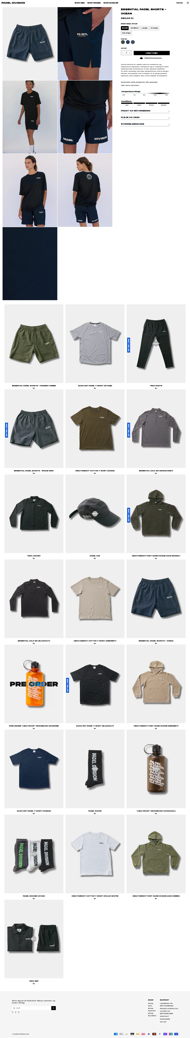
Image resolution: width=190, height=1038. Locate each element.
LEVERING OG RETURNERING (166, 1005)
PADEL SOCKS (95, 811)
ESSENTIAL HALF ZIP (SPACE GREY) (156, 471)
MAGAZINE (165, 1019)
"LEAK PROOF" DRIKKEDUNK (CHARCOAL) (156, 811)
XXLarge (126, 33)
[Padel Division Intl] (13, 2)
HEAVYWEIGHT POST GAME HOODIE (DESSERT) (156, 726)
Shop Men (80, 3)
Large (145, 28)
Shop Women (94, 3)
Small (125, 28)
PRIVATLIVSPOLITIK (169, 1008)
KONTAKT (164, 1016)
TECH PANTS (156, 386)
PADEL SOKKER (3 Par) (34, 896)
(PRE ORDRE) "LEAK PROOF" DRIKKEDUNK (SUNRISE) (34, 726)
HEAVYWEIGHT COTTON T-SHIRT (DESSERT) (95, 641)
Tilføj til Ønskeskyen (153, 58)
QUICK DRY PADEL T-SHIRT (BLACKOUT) (95, 726)
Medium (135, 28)
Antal (123, 48)
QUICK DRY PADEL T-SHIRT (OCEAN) (34, 811)
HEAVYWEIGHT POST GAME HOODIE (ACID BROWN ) (156, 556)
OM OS (163, 1022)
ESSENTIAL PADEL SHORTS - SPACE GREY (34, 471)
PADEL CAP (95, 556)
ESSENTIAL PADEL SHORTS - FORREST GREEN (34, 386)
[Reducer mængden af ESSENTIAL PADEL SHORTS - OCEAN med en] (123, 53)
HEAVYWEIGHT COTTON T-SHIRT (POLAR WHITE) (95, 896)
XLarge (154, 28)
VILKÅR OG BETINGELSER (166, 1012)
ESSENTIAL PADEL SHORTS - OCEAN (156, 641)
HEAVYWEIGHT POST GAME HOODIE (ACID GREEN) (156, 896)
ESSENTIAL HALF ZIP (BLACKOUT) (34, 641)
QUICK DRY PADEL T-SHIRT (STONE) (95, 386)
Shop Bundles (110, 3)
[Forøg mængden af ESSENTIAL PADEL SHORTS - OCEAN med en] (130, 53)
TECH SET (34, 981)
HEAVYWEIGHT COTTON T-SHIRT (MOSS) (95, 471)
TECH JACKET (34, 556)
